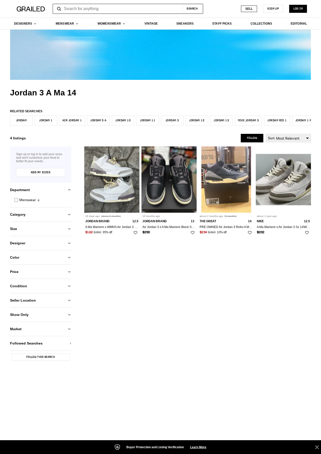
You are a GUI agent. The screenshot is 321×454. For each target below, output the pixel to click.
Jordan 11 (147, 120)
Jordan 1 (46, 120)
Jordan (21, 120)
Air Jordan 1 (72, 120)
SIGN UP (273, 9)
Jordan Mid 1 (277, 120)
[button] (40, 200)
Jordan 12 (196, 120)
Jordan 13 (221, 120)
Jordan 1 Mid (305, 120)
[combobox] (128, 9)
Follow (252, 138)
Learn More (198, 447)
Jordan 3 (172, 120)
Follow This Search (40, 357)
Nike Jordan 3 (248, 120)
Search (192, 9)
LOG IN (298, 9)
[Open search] (59, 8)
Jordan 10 (123, 120)
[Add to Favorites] (135, 232)
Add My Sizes (40, 172)
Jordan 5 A (98, 120)
